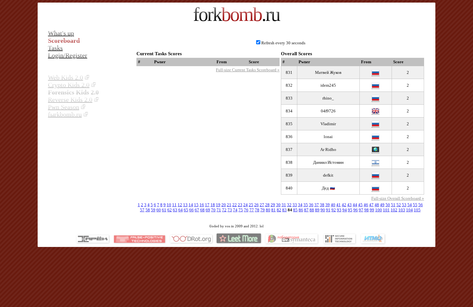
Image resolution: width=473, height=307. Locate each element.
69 (208, 209)
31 (284, 204)
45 (360, 204)
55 (415, 204)
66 (191, 209)
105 (417, 209)
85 (295, 209)
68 (202, 209)
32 (289, 204)
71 (219, 209)
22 (234, 204)
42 (344, 204)
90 (322, 209)
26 (256, 204)
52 (398, 204)
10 (169, 204)
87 (306, 209)
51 (393, 204)
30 (278, 204)
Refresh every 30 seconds (283, 42)
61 (164, 209)
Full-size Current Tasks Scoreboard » (248, 69)
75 (240, 209)
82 (279, 209)
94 (344, 209)
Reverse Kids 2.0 (70, 99)
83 (284, 209)
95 (350, 209)
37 (316, 204)
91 (328, 209)
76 (246, 209)
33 (294, 204)
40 (333, 204)
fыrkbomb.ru (65, 114)
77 (251, 209)
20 (223, 204)
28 (267, 204)
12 (180, 204)
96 (355, 209)
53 (404, 204)
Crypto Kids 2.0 (68, 84)
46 (366, 204)
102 (394, 209)
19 (218, 204)
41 (338, 204)
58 (147, 209)
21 (229, 204)
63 (175, 209)
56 (420, 204)
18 (212, 204)
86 (301, 209)
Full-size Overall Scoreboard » (397, 198)
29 (273, 204)
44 (355, 204)
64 (180, 209)
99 (372, 209)
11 (174, 204)
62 (169, 209)
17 (207, 204)
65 (186, 209)
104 (409, 209)
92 (333, 209)
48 (377, 204)
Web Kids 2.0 (65, 77)
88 (312, 209)
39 (327, 204)
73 (229, 209)
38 (322, 204)
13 (185, 204)
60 (158, 209)
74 (235, 209)
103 (401, 209)
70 (213, 209)
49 (382, 204)
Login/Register (67, 55)
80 (268, 209)
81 (273, 209)
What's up (61, 33)
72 (224, 209)
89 (317, 209)
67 (197, 209)
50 (387, 204)
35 (305, 204)
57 (142, 209)
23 (240, 204)
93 (339, 209)
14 (191, 204)
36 (311, 204)
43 (349, 204)
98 (366, 209)
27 (262, 204)
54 (409, 204)
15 (196, 204)
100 (378, 209)
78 (257, 209)
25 (251, 204)
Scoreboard (64, 40)
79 (262, 209)
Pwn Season (63, 106)
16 (201, 204)
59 (153, 209)
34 (300, 204)
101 (386, 209)
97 (361, 209)
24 (245, 204)
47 (371, 204)
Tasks (55, 47)
